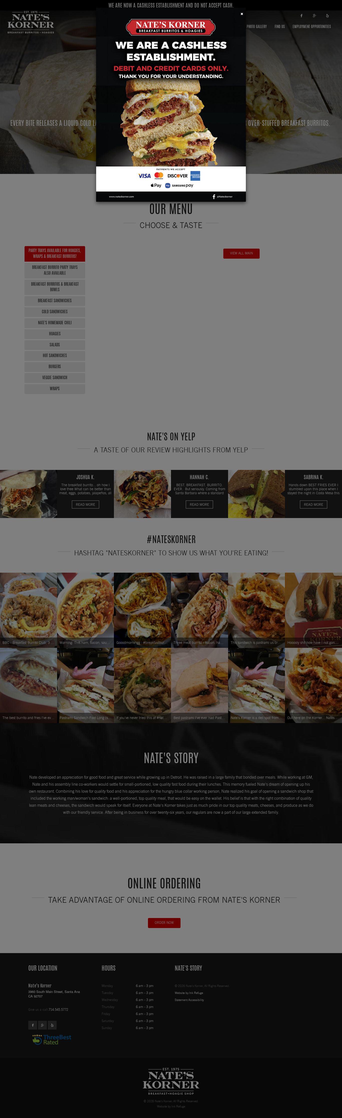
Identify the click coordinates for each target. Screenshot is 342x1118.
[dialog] (171, 559)
